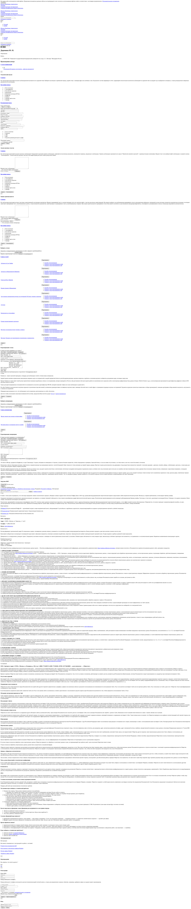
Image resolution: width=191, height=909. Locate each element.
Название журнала (5, 125)
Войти (30, 491)
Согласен (3, 2)
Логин (2, 904)
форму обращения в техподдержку (18, 834)
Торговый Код (4, 119)
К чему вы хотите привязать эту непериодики (13, 437)
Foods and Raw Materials (7, 280)
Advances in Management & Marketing (10, 271)
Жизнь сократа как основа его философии (11, 416)
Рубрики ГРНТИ (5, 116)
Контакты (20, 8)
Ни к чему (3, 352)
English (5, 25)
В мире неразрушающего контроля (10, 321)
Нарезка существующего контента (9, 253)
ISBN (2, 129)
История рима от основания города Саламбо (12, 424)
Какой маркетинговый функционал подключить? (13, 371)
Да (5, 370)
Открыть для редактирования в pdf (53, 265)
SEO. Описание (5, 367)
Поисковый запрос (5, 140)
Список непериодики (6, 410)
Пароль (2, 906)
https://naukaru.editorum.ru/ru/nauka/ (106, 548)
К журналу (20, 352)
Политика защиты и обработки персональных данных (21, 488)
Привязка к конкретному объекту (10, 353)
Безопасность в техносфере (8, 313)
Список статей (4, 256)
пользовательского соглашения (22, 892)
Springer (7, 100)
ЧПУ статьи (4, 356)
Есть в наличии (9, 131)
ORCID (3, 111)
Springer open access (10, 98)
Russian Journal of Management (8, 288)
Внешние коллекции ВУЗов (12, 94)
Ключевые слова (5, 113)
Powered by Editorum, (46, 488)
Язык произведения (6, 108)
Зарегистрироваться (11, 896)
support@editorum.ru (19, 832)
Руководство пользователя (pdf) (9, 846)
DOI (2, 122)
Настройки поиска (6, 84)
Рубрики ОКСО (5, 127)
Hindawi (7, 97)
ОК (16, 895)
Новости (15, 8)
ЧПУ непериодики (5, 443)
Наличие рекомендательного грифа (14, 137)
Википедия (8, 92)
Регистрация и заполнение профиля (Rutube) (12, 848)
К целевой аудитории (12, 352)
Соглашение (4, 488)
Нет (2, 370)
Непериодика (4, 460)
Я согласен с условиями (8, 892)
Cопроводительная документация (9, 6)
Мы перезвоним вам (5, 838)
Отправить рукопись (6, 19)
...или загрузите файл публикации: (9, 169)
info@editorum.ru (9, 526)
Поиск (2, 16)
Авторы (3, 110)
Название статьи (5, 359)
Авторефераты (9, 89)
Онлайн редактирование (50, 262)
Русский (6, 24)
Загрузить (17, 171)
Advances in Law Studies (7, 263)
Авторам (3, 5)
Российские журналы (10, 91)
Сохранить (8, 396)
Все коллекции (9, 88)
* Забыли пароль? (37, 491)
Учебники (3, 8)
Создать (8, 490)
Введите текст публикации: (8, 168)
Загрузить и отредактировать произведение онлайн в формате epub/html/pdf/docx (21, 251)
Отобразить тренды (7, 142)
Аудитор (3, 304)
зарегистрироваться (61, 393)
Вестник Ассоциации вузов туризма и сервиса (13, 329)
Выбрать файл (18, 252)
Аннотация (4, 124)
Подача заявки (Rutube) (6, 851)
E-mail (2, 886)
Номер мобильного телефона (8, 879)
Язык (2, 355)
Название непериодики (7, 446)
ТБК (6, 134)
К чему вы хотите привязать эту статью (11, 350)
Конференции (9, 8)
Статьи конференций (6, 64)
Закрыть (3, 143)
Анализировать (9, 192)
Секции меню (4, 358)
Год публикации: (5, 221)
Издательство (4, 114)
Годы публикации (5, 105)
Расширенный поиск (6, 103)
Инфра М (7, 95)
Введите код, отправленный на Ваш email (11, 893)
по (6, 107)
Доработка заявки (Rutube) (7, 853)
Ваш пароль (4, 887)
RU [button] (1, 21)
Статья (2, 373)
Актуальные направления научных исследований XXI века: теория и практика (21, 296)
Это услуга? (4, 369)
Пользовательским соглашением (111, 1)
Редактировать (45, 260)
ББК (6, 136)
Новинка (7, 133)
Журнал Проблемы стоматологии (9, 4)
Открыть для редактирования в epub (53, 264)
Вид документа (5, 118)
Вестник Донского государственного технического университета (17, 338)
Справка (3, 77)
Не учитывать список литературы (11, 222)
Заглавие (3, 121)
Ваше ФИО (3, 873)
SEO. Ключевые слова (6, 361)
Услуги (52, 393)
